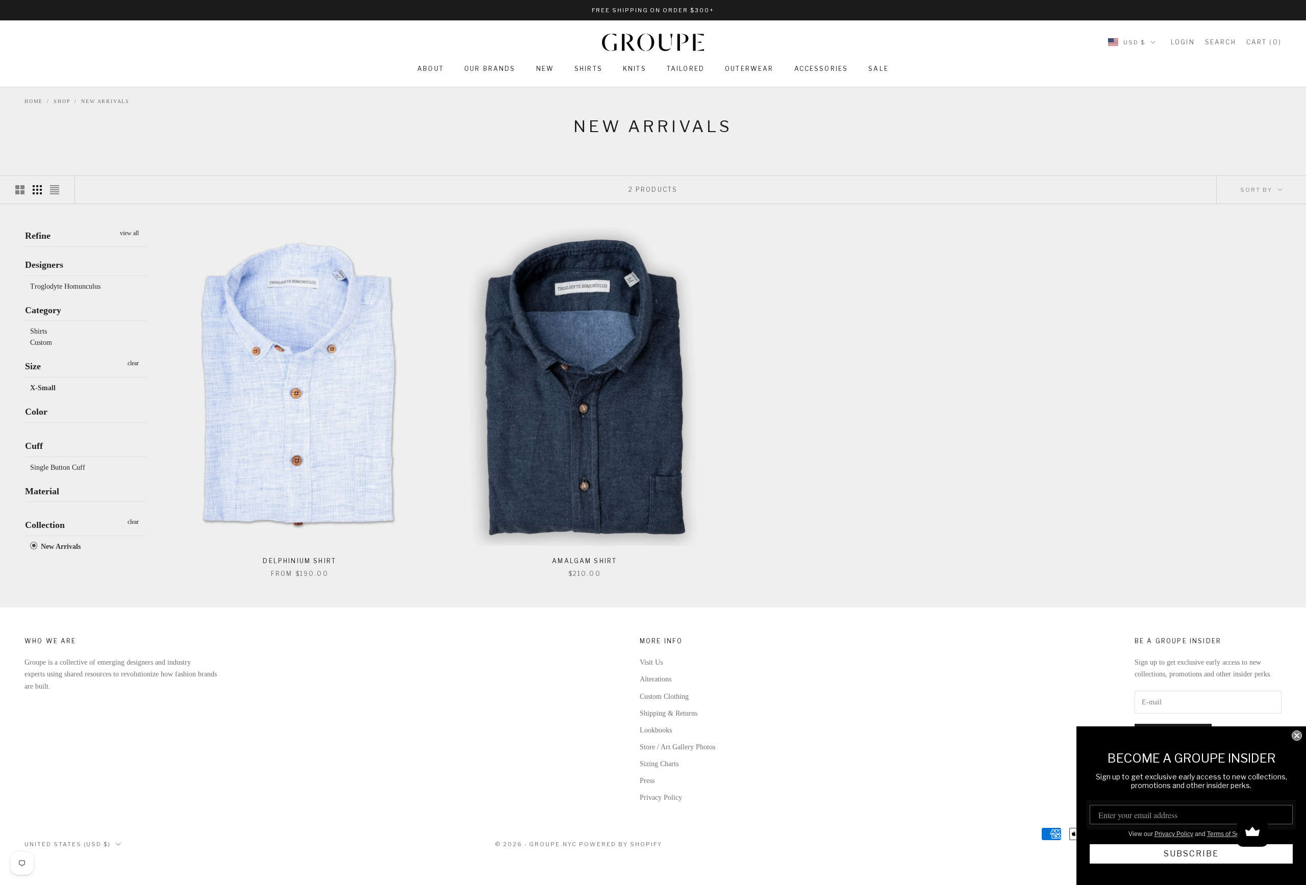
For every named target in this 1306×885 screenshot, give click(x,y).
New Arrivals (105, 101)
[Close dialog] (1297, 735)
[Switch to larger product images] (19, 190)
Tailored (686, 68)
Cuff (34, 445)
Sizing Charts (659, 764)
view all (129, 233)
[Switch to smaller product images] (37, 190)
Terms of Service (1230, 834)
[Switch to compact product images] (54, 190)
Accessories (821, 68)
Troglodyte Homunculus (65, 286)
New (545, 68)
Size (33, 366)
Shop (62, 101)
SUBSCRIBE (1191, 853)
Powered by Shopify (620, 844)
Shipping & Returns (668, 713)
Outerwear (749, 68)
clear (133, 363)
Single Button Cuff (57, 467)
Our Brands (490, 68)
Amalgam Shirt (584, 561)
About (430, 68)
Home (33, 101)
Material (42, 491)
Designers (44, 265)
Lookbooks (656, 730)
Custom (41, 342)
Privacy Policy (661, 797)
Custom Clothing (664, 696)
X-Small (43, 388)
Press (647, 781)
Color (36, 412)
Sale (878, 68)
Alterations (655, 679)
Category (43, 310)
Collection (45, 525)
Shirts (588, 68)
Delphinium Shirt (299, 561)
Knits (634, 68)
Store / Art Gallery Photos (677, 747)
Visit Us (651, 662)
